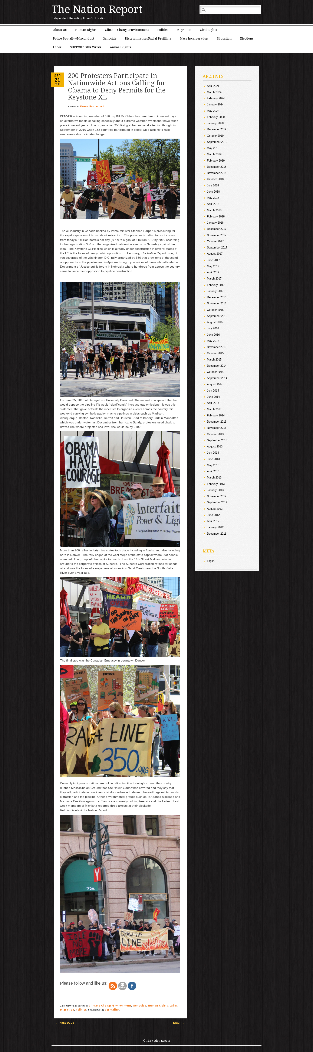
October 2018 (215, 179)
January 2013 (215, 490)
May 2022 (213, 110)
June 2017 (213, 260)
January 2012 (215, 527)
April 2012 (213, 521)
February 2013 (216, 484)
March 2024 (214, 92)
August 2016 (215, 322)
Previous (65, 1022)
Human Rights (85, 29)
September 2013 (217, 440)
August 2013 (215, 446)
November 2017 (216, 235)
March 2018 (214, 210)
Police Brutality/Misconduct (73, 38)
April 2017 (213, 272)
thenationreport (92, 106)
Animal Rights (120, 47)
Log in (210, 560)
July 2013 (213, 452)
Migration (184, 29)
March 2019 (214, 154)
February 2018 (216, 216)
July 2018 (213, 185)
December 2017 (216, 228)
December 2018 (216, 166)
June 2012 (213, 515)
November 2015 (216, 347)
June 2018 (213, 191)
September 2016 (217, 316)
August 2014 (215, 384)
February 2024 (216, 98)
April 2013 (213, 471)
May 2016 (213, 340)
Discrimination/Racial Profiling (148, 38)
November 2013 (216, 427)
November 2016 (216, 303)
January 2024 (215, 104)
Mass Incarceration (194, 38)
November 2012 (216, 496)
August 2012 (215, 508)
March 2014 (214, 409)
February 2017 (216, 285)
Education (224, 38)
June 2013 (213, 459)
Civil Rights (208, 29)
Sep (57, 75)
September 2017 (217, 247)
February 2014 (216, 415)
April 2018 (213, 204)
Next (179, 1022)
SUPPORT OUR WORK (85, 47)
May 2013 (213, 465)
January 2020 (215, 123)
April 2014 (213, 403)
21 (57, 80)
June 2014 (213, 396)
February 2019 (216, 160)
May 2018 (213, 197)
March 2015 (214, 359)
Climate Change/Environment (127, 29)
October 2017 (215, 241)
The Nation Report (97, 9)
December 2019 (216, 129)
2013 (57, 84)
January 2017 (215, 291)
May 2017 (213, 266)
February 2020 (216, 117)
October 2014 (215, 371)
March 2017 (214, 278)
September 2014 (217, 378)
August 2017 (215, 253)
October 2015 (215, 353)
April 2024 (213, 86)
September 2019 (217, 141)
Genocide (109, 38)
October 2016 (215, 309)
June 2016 (213, 334)
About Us (60, 29)
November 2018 (216, 173)
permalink (112, 1009)
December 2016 (216, 297)
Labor (57, 47)
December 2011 (216, 533)
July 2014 (213, 390)
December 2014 (216, 365)
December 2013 (216, 421)
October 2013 (215, 434)
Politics (162, 29)
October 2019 (215, 135)
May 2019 (213, 148)
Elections (247, 38)
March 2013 (214, 477)
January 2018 (215, 222)
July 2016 (213, 328)
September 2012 (217, 502)
